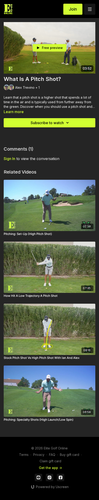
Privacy (38, 455)
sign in (9, 158)
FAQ (52, 455)
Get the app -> (50, 468)
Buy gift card (69, 455)
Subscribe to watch (47, 122)
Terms (24, 455)
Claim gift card (50, 461)
